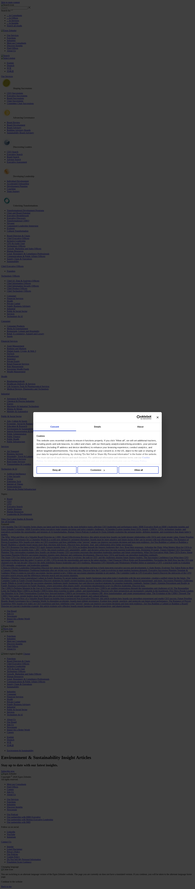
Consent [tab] (54, 426)
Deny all (57, 470)
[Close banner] (158, 417)
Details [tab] (97, 426)
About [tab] (140, 426)
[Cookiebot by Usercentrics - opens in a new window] (138, 417)
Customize (96, 470)
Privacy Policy (138, 461)
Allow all (138, 470)
